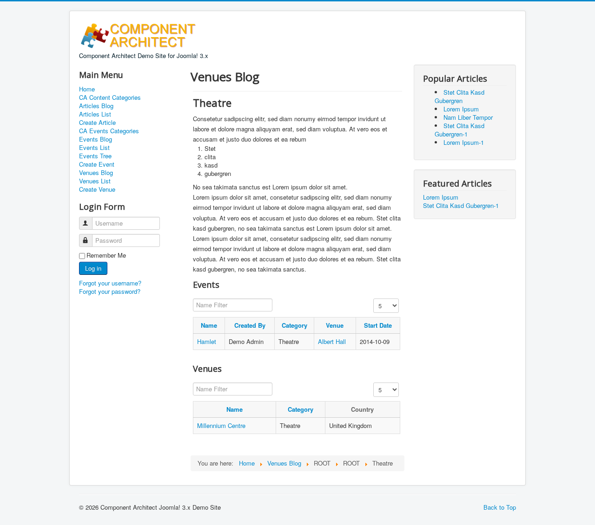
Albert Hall (332, 341)
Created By (249, 325)
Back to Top (499, 507)
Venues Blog (96, 173)
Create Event (96, 164)
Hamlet (206, 341)
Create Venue (97, 189)
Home (87, 89)
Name (209, 325)
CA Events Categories (109, 131)
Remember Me (106, 255)
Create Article (97, 122)
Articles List (95, 114)
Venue (335, 325)
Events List (94, 147)
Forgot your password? (109, 291)
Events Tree (95, 156)
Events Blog (95, 139)
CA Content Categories (110, 97)
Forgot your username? (110, 283)
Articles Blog (96, 106)
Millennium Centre (221, 425)
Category (294, 325)
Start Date (378, 325)
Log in (93, 268)
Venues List (95, 181)
